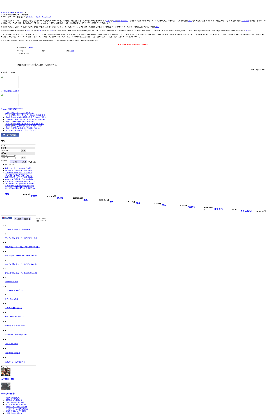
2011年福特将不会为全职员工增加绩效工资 (29, 115)
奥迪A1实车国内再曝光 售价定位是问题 (28, 126)
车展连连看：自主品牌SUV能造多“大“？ (20, 181)
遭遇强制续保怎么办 (12, 353)
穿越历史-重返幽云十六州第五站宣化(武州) (21, 264)
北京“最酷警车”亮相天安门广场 (24, 130)
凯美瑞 (60, 198)
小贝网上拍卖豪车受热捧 (10, 91)
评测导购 (9, 124)
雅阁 (86, 200)
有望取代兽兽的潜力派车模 (16, 413)
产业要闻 (9, 119)
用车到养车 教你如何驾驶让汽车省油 (26, 128)
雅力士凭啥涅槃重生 (12, 299)
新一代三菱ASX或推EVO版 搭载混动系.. (20, 188)
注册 (72, 51)
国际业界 (9, 115)
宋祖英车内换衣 (8, 393)
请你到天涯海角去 (11, 282)
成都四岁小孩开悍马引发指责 (16, 407)
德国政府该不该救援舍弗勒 (15, 362)
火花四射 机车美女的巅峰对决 (17, 409)
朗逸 (112, 201)
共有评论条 (46, 17)
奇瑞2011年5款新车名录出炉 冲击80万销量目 (29, 117)
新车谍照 (9, 126)
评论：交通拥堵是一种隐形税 (24, 121)
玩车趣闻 (9, 130)
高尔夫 (165, 205)
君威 (7, 194)
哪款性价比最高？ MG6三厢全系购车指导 (28, 124)
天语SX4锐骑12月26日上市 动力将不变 (19, 113)
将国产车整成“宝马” (13, 398)
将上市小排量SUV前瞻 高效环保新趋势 (19, 168)
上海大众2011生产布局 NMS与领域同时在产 (29, 119)
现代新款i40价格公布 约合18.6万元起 (18, 175)
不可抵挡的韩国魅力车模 (15, 402)
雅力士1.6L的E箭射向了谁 (14, 316)
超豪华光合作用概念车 (14, 400)
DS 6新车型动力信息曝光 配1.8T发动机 (19, 184)
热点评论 (9, 121)
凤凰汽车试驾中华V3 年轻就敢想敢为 (19, 177)
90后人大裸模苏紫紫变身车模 (12, 109)
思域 (138, 203)
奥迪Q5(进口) (246, 211)
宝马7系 (191, 207)
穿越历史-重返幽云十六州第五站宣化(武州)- (21, 255)
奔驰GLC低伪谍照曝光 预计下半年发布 (19, 179)
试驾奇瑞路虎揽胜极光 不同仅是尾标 (18, 173)
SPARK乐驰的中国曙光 (13, 308)
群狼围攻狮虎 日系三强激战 (15, 325)
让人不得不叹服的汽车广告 (16, 404)
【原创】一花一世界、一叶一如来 (17, 229)
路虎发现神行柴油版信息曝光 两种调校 (19, 186)
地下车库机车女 (8, 379)
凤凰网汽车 (5, 12)
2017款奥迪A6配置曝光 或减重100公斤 (19, 170)
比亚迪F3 (218, 209)
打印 (38, 17)
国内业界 (19, 12)
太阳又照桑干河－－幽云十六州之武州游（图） (22, 247)
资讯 (12, 12)
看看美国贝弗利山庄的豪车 (16, 411)
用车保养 (9, 128)
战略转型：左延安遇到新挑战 (16, 335)
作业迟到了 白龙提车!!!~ (14, 290)
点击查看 (30, 47)
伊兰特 (34, 196)
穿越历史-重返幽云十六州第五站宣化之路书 (21, 238)
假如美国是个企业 (11, 344)
